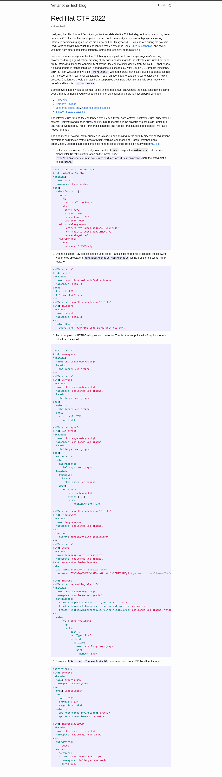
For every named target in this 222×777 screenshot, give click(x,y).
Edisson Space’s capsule (70, 111)
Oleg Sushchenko (142, 46)
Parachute (62, 100)
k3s (99, 122)
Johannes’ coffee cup (68, 107)
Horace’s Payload (66, 104)
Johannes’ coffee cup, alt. (96, 107)
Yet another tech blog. (69, 5)
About (161, 5)
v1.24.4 (154, 143)
